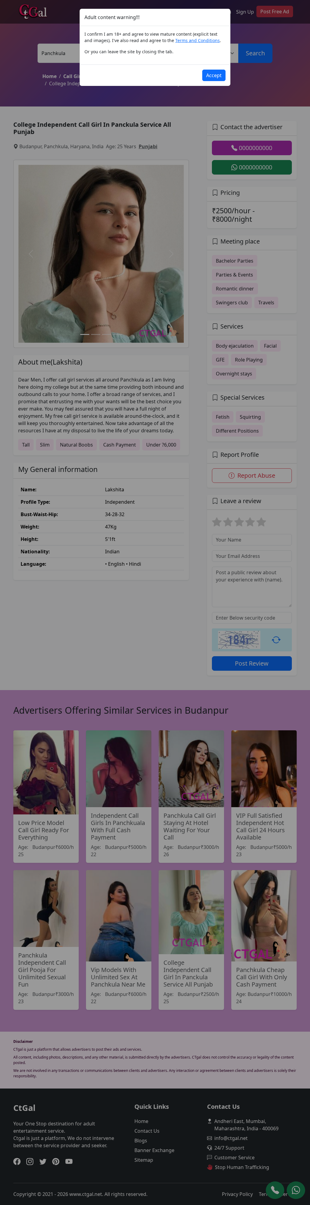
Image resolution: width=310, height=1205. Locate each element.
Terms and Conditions (197, 40)
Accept (214, 75)
